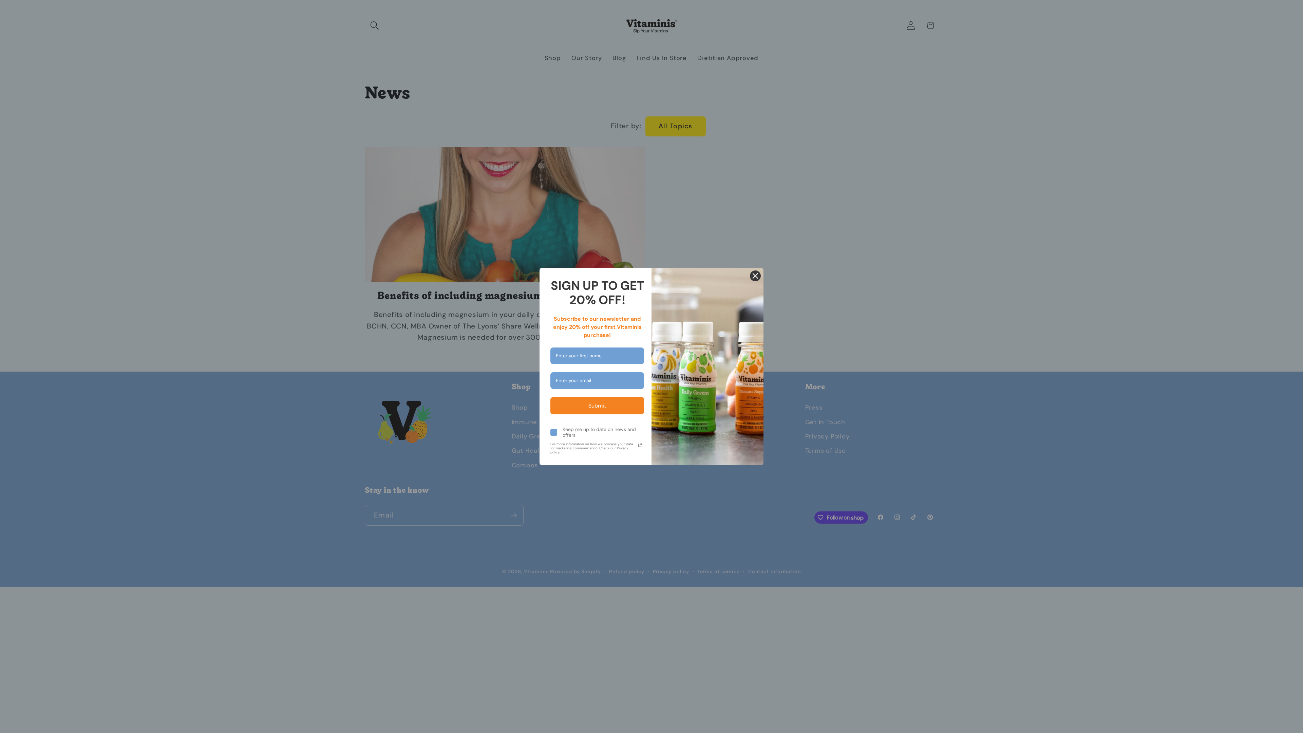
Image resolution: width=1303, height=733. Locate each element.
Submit (597, 405)
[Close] (755, 276)
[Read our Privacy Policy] (640, 445)
